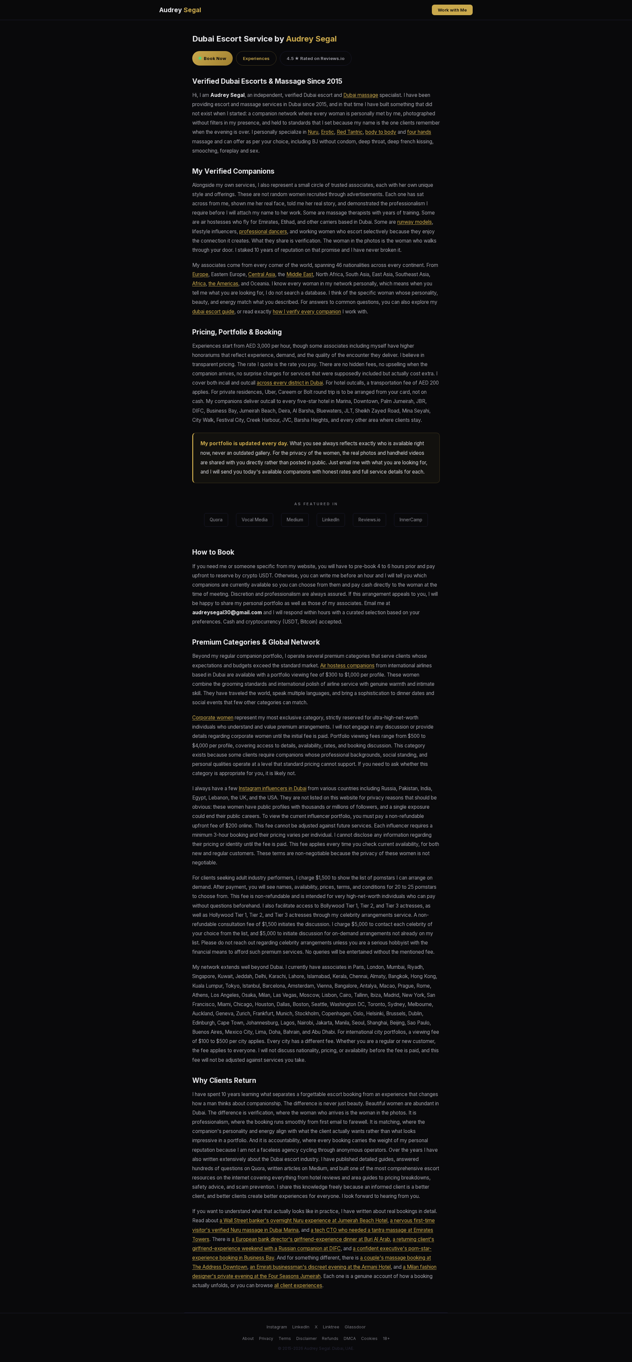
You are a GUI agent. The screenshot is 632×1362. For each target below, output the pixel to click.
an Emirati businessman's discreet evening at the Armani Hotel (320, 1267)
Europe (200, 274)
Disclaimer (306, 1338)
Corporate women (212, 717)
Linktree (331, 1326)
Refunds (330, 1338)
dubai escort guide (213, 311)
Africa (199, 283)
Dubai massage (360, 95)
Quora (216, 519)
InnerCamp (411, 519)
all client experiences (298, 1285)
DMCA (350, 1338)
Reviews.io (369, 519)
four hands (419, 132)
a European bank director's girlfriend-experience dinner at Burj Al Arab (311, 1239)
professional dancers (263, 231)
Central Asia (261, 274)
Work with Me (452, 10)
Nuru (313, 132)
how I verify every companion (307, 311)
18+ (386, 1338)
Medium (295, 519)
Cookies (369, 1338)
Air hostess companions (347, 665)
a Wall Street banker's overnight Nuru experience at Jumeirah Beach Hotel (303, 1220)
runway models (414, 222)
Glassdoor (355, 1326)
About (248, 1338)
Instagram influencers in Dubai (272, 788)
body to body (380, 132)
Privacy (266, 1338)
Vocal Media (255, 519)
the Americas (223, 283)
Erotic (327, 132)
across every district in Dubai (290, 383)
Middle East (299, 274)
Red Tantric (350, 132)
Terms (284, 1338)
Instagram (277, 1326)
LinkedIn (330, 519)
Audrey (180, 10)
